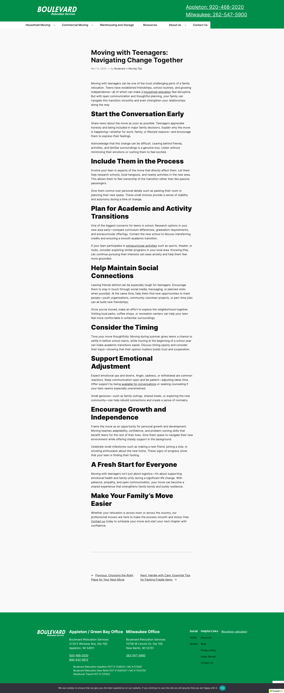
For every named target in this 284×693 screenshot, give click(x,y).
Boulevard (119, 68)
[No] (280, 688)
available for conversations (139, 384)
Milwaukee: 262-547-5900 (216, 14)
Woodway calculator (234, 631)
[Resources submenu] (161, 25)
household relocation (157, 92)
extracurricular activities (141, 245)
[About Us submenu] (185, 25)
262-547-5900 (135, 655)
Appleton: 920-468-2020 (215, 7)
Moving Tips (135, 68)
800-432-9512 (78, 659)
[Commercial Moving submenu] (92, 25)
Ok (222, 688)
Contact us (98, 521)
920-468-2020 (78, 655)
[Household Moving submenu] (54, 25)
